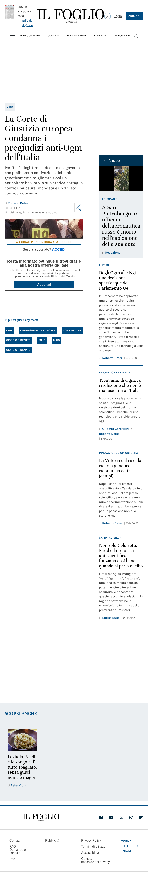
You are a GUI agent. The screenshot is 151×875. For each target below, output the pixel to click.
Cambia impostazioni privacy (95, 865)
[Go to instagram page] (131, 822)
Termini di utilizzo (93, 851)
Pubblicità (52, 845)
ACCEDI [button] (59, 249)
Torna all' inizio (126, 850)
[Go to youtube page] (111, 822)
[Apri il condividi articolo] (78, 207)
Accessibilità (90, 857)
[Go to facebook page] (101, 822)
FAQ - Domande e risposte (17, 854)
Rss (12, 863)
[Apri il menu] (12, 36)
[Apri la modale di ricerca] (136, 36)
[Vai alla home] (70, 16)
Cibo (10, 106)
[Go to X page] (121, 822)
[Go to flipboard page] (141, 822)
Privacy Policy (91, 845)
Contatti (14, 845)
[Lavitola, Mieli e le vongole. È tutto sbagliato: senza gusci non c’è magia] (22, 740)
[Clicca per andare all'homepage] (41, 822)
